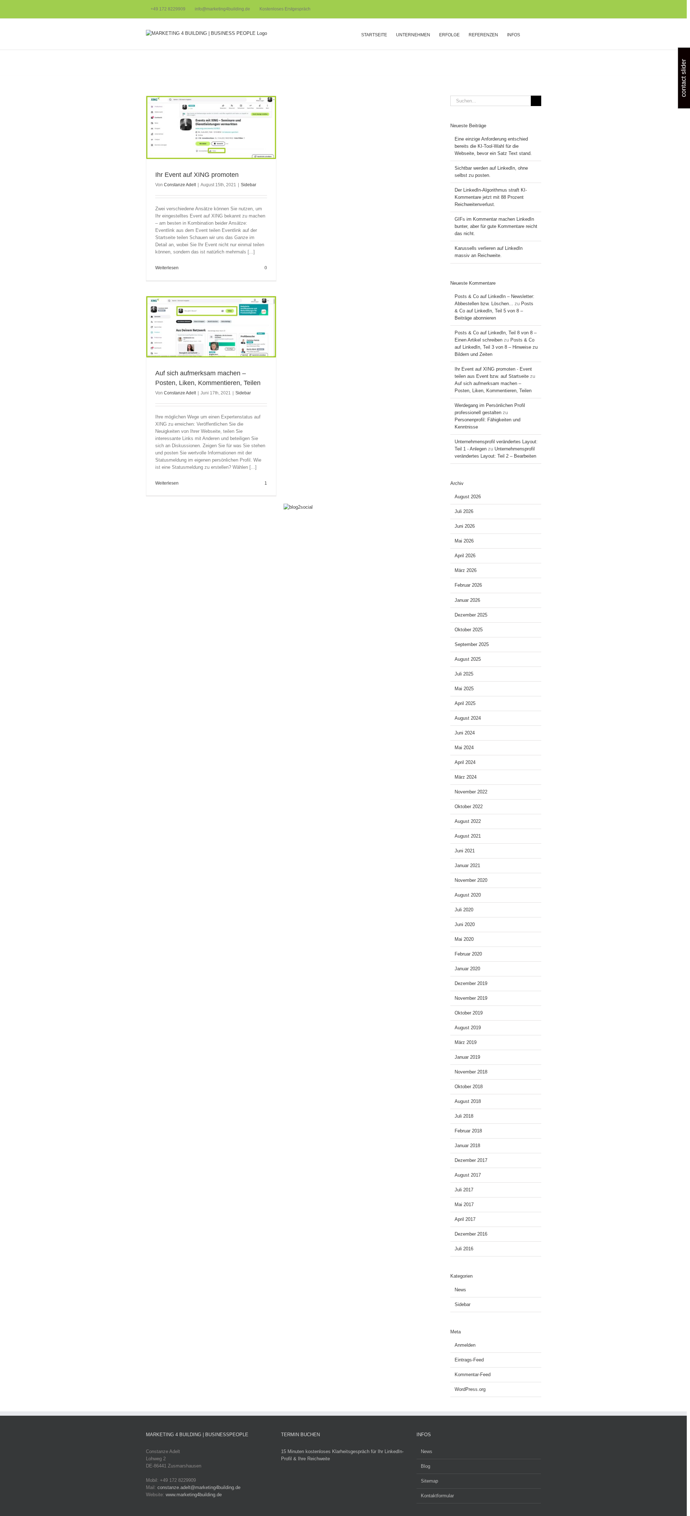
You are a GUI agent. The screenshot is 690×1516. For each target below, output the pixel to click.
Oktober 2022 (469, 806)
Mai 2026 (464, 541)
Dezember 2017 (471, 1160)
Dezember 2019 (471, 983)
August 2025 (468, 659)
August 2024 (468, 718)
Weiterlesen (167, 267)
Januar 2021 (467, 865)
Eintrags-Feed (469, 1359)
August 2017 (468, 1175)
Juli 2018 (464, 1116)
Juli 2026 (464, 511)
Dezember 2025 (471, 615)
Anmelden (465, 1345)
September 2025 (472, 644)
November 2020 (471, 880)
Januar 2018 (467, 1145)
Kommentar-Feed (473, 1374)
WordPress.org (470, 1389)
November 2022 (471, 791)
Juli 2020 (464, 909)
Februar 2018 (468, 1130)
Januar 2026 (467, 600)
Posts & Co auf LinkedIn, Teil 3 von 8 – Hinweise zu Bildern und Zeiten (496, 347)
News (460, 1289)
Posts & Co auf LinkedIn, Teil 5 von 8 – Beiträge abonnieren (494, 311)
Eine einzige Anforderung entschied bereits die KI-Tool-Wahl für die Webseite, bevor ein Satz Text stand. (493, 146)
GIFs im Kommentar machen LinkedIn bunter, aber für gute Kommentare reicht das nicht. (496, 226)
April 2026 (465, 555)
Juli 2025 (464, 674)
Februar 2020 (468, 954)
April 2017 (465, 1219)
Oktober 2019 (469, 1013)
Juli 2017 (464, 1189)
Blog (425, 1466)
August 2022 (468, 821)
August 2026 (468, 496)
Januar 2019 (467, 1057)
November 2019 (471, 998)
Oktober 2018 (469, 1086)
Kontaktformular (437, 1495)
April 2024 (465, 762)
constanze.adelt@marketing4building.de (198, 1487)
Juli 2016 (464, 1248)
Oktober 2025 (469, 629)
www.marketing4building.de (194, 1494)
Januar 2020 (467, 968)
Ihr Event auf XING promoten (197, 174)
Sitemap (429, 1481)
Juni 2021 (465, 850)
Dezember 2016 (471, 1234)
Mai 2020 (464, 939)
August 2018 (468, 1101)
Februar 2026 (468, 585)
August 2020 (468, 895)
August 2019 (468, 1027)
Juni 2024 (465, 733)
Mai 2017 (464, 1204)
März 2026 (466, 570)
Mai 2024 (464, 747)
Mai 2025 (464, 688)
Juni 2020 (465, 924)
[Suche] (530, 34)
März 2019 (466, 1042)
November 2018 (471, 1072)
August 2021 (468, 836)
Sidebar (248, 184)
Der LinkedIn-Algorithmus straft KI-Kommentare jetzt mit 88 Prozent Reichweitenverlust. (491, 197)
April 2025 (465, 703)
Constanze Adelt (180, 184)
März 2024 (466, 777)
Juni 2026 (465, 526)
